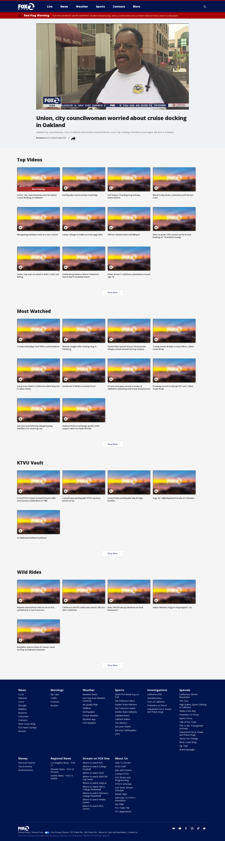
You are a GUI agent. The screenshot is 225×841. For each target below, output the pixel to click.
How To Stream (123, 762)
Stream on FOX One (96, 758)
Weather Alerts (90, 694)
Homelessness (154, 698)
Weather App (89, 719)
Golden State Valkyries (126, 711)
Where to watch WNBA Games (94, 801)
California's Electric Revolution (188, 696)
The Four (183, 700)
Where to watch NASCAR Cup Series (95, 778)
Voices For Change (188, 738)
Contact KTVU (122, 773)
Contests (55, 701)
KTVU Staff (120, 766)
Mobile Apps (121, 794)
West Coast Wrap (27, 723)
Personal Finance (26, 762)
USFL (117, 733)
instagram (192, 828)
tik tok (198, 828)
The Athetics (121, 722)
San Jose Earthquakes (125, 730)
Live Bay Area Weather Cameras (94, 699)
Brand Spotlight (187, 749)
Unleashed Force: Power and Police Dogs (159, 710)
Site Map (119, 804)
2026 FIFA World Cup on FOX (127, 696)
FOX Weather (89, 722)
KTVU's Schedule (123, 783)
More (136, 6)
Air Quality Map (90, 704)
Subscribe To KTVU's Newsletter (125, 799)
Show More (113, 292)
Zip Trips (55, 694)
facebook (186, 828)
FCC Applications (123, 811)
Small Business (25, 770)
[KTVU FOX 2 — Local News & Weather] (28, 6)
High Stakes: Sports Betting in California (192, 706)
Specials (184, 690)
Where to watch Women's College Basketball (95, 794)
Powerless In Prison (157, 705)
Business (22, 712)
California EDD (154, 694)
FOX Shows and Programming (123, 779)
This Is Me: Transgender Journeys (191, 727)
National (22, 698)
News (22, 690)
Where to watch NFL (93, 762)
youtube (179, 828)
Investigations (157, 690)
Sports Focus (185, 718)
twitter (204, 828)
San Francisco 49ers (125, 700)
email (173, 828)
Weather (89, 690)
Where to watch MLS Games (93, 807)
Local (21, 694)
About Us (121, 758)
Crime (21, 701)
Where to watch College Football (94, 768)
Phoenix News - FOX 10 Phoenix (62, 770)
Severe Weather (90, 715)
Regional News (61, 758)
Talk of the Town (187, 722)
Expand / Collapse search (205, 6)
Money (23, 758)
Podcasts (22, 720)
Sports (119, 690)
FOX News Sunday (27, 727)
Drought (22, 705)
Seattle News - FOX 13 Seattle (62, 777)
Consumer (23, 716)
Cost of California (156, 701)
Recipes (54, 705)
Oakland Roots (122, 715)
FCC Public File (122, 807)
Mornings (57, 690)
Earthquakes (89, 711)
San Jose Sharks (123, 726)
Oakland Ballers (122, 719)
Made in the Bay (187, 710)
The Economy (25, 766)
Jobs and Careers (123, 770)
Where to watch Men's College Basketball (94, 788)
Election (22, 731)
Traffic (54, 698)
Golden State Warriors (126, 704)
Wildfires (22, 709)
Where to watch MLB (93, 772)
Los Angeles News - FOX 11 (63, 764)
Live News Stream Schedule (124, 789)
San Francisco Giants (125, 708)
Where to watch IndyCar (95, 783)
